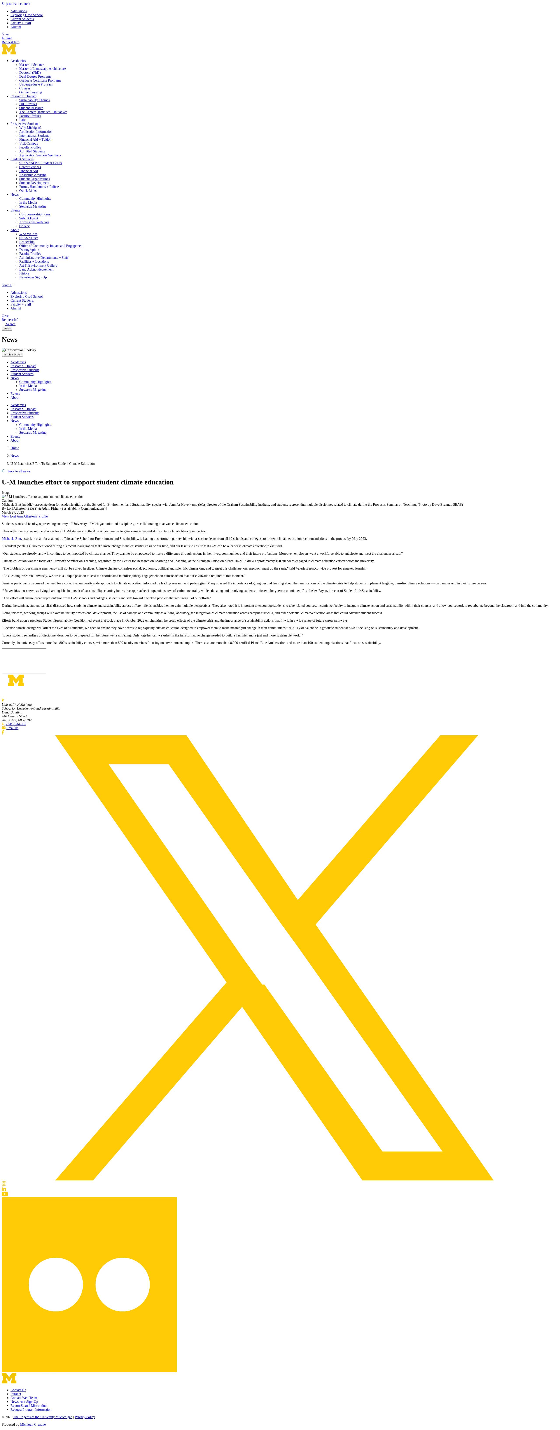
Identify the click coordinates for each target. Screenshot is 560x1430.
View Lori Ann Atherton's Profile (25, 516)
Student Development (34, 183)
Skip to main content (16, 3)
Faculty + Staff (20, 23)
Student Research (31, 108)
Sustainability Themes (34, 100)
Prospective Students (24, 124)
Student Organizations (34, 179)
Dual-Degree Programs (35, 76)
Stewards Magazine (32, 206)
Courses (24, 88)
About (14, 230)
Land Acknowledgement (36, 269)
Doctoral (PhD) (30, 72)
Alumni (15, 27)
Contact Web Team (23, 1398)
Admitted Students (32, 151)
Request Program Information (30, 1409)
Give (5, 34)
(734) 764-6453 (15, 724)
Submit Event (28, 218)
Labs (22, 120)
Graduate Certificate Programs (40, 80)
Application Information (35, 131)
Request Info (10, 42)
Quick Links (28, 190)
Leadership (27, 242)
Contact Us (18, 1390)
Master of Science (31, 64)
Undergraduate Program (35, 84)
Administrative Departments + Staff (43, 257)
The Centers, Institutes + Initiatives (43, 112)
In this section (12, 354)
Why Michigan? (30, 127)
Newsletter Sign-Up (33, 277)
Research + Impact (23, 96)
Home (14, 448)
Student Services (21, 159)
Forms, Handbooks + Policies (39, 187)
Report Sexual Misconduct (28, 1405)
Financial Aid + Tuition (35, 139)
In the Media (28, 202)
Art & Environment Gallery (38, 265)
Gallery (24, 226)
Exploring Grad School (26, 15)
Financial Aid (28, 171)
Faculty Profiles (30, 116)
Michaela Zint (11, 538)
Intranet (7, 38)
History (24, 273)
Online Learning (30, 92)
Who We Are (28, 234)
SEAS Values (28, 238)
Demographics (29, 250)
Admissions (18, 11)
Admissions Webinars (34, 222)
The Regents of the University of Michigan (42, 1417)
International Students (34, 135)
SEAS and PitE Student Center (40, 163)
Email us (12, 728)
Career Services (30, 167)
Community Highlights (35, 198)
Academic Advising (33, 175)
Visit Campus (28, 143)
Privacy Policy (85, 1417)
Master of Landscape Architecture (42, 68)
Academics (18, 61)
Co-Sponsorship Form (34, 214)
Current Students (22, 19)
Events (15, 210)
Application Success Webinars (40, 155)
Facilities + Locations (34, 261)
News (14, 194)
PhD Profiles (28, 104)
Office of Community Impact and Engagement (51, 246)
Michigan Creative (33, 1424)
